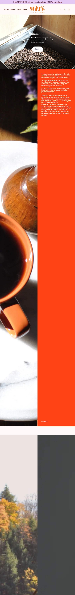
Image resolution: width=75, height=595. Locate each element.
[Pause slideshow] (35, 67)
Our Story (37, 42)
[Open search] (60, 9)
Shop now (44, 421)
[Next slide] (73, 2)
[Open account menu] (64, 9)
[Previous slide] (2, 2)
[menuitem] (25, 9)
